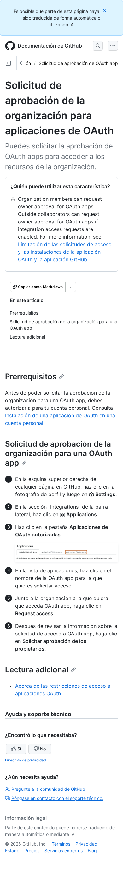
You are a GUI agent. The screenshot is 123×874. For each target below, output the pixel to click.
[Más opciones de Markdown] (70, 287)
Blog (92, 850)
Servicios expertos (63, 850)
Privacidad (86, 844)
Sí (19, 748)
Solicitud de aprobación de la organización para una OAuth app (58, 453)
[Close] (105, 10)
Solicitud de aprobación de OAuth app (78, 63)
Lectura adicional (36, 669)
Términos (61, 844)
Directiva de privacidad (25, 760)
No (43, 748)
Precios (31, 850)
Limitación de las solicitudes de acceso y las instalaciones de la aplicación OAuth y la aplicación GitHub (65, 252)
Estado (12, 850)
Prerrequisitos (30, 376)
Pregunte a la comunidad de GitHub (48, 789)
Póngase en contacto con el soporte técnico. (57, 798)
